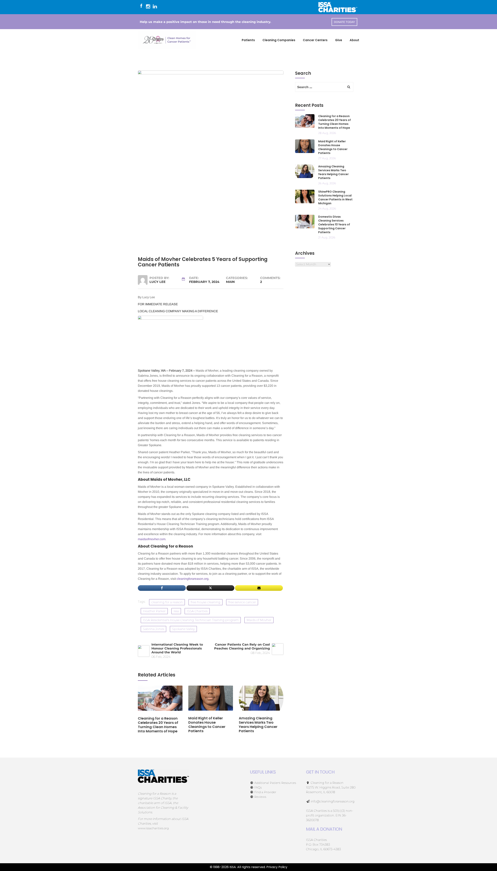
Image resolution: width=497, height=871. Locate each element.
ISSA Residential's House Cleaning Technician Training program (191, 620)
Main (230, 282)
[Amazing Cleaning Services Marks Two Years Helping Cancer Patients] (261, 700)
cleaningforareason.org (193, 578)
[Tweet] (210, 588)
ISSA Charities (197, 611)
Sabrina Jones (153, 629)
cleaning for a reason (167, 602)
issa (176, 611)
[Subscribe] (259, 588)
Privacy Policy (276, 867)
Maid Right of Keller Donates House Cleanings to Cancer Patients (333, 147)
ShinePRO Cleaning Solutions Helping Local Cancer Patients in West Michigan (335, 197)
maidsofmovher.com (151, 539)
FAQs (258, 787)
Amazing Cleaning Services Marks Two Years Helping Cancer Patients (333, 172)
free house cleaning (205, 602)
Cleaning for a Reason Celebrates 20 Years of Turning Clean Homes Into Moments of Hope (334, 122)
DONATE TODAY (344, 21)
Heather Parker (154, 611)
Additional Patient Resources (275, 783)
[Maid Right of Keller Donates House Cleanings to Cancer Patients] (210, 700)
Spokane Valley (183, 629)
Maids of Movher (259, 620)
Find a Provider (265, 792)
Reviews (260, 797)
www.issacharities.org (153, 828)
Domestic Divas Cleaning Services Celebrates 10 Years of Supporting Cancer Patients (334, 224)
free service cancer (242, 602)
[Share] (162, 588)
